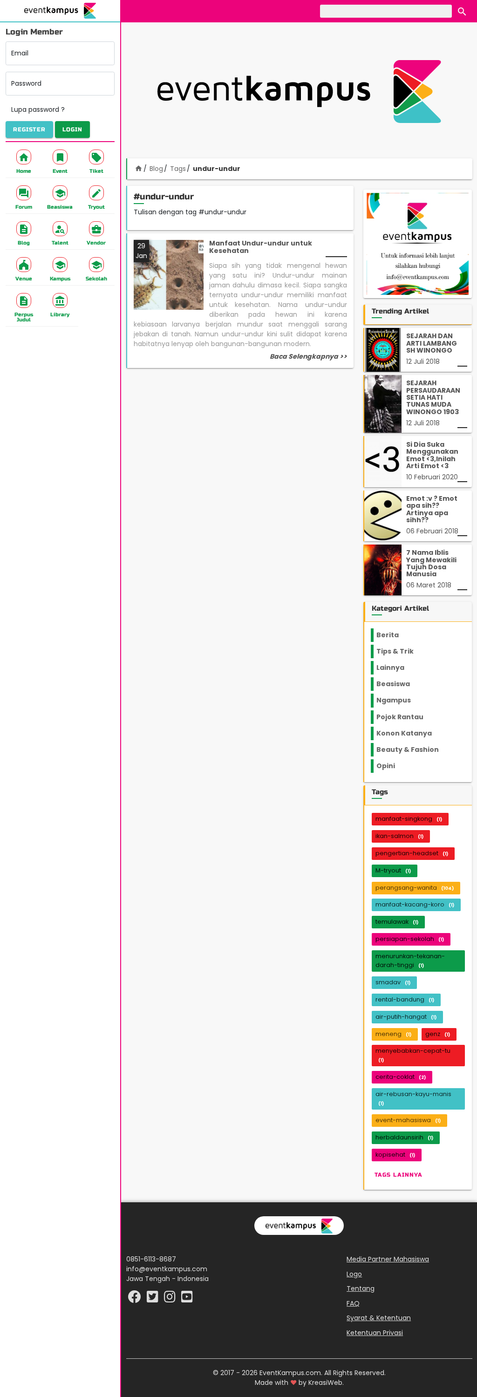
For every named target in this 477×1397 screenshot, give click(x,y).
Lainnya (398, 667)
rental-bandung (404, 999)
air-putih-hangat (405, 1017)
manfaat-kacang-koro (414, 904)
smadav (392, 982)
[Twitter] (153, 1299)
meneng (393, 1034)
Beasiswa (398, 683)
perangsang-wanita (414, 888)
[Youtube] (187, 1299)
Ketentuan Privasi (375, 1332)
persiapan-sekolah (409, 939)
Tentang (361, 1288)
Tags (178, 168)
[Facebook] (135, 1299)
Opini (391, 765)
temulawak (396, 922)
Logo (354, 1274)
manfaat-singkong (408, 819)
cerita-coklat (400, 1077)
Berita (396, 635)
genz (437, 1034)
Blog (156, 168)
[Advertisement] (299, 91)
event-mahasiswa (408, 1120)
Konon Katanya (409, 733)
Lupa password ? (38, 109)
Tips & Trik (402, 651)
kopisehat (395, 1154)
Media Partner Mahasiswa (388, 1259)
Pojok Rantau (405, 717)
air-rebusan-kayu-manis (413, 1098)
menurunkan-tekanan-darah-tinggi (410, 960)
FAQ (353, 1303)
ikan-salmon (399, 836)
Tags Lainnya (398, 1175)
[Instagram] (170, 1299)
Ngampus (399, 700)
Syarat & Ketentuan (379, 1317)
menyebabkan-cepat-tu (412, 1055)
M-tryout (393, 870)
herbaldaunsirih (404, 1137)
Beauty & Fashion (413, 749)
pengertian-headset (411, 853)
